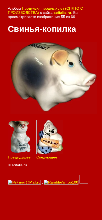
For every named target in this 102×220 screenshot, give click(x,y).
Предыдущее (19, 157)
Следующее (46, 157)
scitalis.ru (62, 12)
